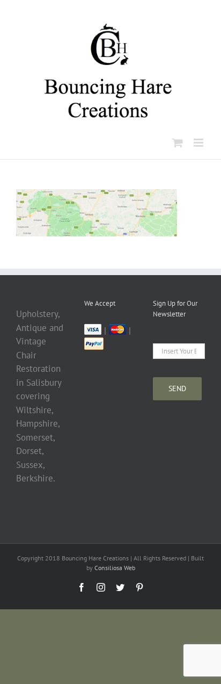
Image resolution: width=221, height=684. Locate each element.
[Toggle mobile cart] (177, 142)
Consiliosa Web (114, 568)
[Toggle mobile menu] (199, 142)
